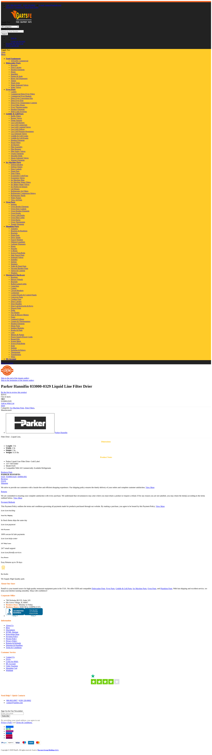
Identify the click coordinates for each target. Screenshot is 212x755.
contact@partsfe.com (14, 703)
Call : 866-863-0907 (14, 5)
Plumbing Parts (12, 226)
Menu (3, 54)
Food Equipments (13, 59)
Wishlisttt (9, 670)
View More (150, 487)
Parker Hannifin (61, 433)
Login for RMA (12, 662)
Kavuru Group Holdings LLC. (48, 750)
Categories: (5, 408)
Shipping (4, 483)
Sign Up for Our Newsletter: (12, 711)
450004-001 (22, 477)
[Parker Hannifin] (30, 433)
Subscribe (5, 716)
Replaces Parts (6, 472)
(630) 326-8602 (29, 5)
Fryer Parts (11, 89)
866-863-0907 (11, 700)
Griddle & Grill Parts (15, 114)
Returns (4, 492)
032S (3, 477)
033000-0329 (11, 477)
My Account (11, 359)
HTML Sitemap (12, 632)
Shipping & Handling (14, 645)
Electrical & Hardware (15, 275)
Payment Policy (12, 636)
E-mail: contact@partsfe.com (50, 5)
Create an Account (18, 41)
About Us (9, 7)
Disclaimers (10, 630)
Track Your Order (31, 7)
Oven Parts (10, 202)
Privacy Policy (11, 641)
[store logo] (21, 22)
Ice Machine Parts (13, 162)
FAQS (3, 481)
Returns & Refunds (13, 643)
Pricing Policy (11, 639)
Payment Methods (8, 502)
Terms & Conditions (14, 648)
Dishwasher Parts (13, 63)
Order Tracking (12, 666)
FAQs (8, 659)
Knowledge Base (12, 634)
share (3, 406)
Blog (8, 628)
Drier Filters (29, 408)
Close (3, 52)
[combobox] (12, 31)
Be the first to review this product (14, 392)
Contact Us (19, 7)
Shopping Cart (11, 668)
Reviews (4, 479)
